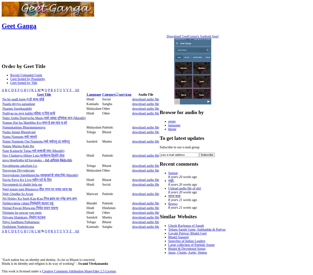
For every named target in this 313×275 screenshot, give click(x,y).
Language (94, 94)
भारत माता (174, 196)
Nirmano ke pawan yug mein (22, 212)
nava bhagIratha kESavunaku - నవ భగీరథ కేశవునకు (37, 160)
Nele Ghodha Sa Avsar (17, 194)
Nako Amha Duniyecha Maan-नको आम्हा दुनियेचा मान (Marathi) (44, 118)
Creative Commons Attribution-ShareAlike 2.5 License (79, 271)
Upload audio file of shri (184, 188)
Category (109, 94)
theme (172, 129)
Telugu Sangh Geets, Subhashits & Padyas (196, 229)
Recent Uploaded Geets (26, 75)
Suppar (173, 173)
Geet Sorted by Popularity (27, 79)
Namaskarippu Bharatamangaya (23, 127)
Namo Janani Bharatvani (19, 132)
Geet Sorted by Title (23, 83)
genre (172, 121)
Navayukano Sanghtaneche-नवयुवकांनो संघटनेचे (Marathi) (40, 175)
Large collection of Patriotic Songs (191, 245)
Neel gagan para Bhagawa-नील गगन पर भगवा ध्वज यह (37, 189)
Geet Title (44, 94)
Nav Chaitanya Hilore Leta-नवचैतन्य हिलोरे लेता (33, 155)
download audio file (145, 99)
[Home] (48, 15)
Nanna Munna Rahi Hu (18, 146)
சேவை (173, 204)
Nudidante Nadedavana (18, 227)
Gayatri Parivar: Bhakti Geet (187, 233)
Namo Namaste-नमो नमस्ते (19, 137)
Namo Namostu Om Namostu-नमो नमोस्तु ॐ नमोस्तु (36, 141)
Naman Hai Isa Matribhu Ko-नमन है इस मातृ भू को (34, 122)
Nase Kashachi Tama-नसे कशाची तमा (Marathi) (33, 151)
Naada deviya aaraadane (18, 104)
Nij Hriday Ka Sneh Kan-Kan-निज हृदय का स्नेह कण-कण (39, 198)
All (77, 90)
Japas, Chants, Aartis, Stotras (187, 252)
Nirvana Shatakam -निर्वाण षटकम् (23, 217)
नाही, (171, 180)
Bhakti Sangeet (178, 237)
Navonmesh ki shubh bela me (22, 184)
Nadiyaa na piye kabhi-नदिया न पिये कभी (28, 113)
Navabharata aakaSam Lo (19, 166)
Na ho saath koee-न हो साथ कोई (23, 99)
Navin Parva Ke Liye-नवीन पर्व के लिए (27, 180)
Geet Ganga (19, 26)
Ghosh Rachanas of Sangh (186, 225)
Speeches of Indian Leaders (186, 241)
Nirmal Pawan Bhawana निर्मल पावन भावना (30, 208)
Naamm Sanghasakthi (17, 108)
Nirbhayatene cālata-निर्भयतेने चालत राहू (27, 203)
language (174, 125)
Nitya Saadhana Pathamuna (20, 222)
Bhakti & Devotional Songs (186, 248)
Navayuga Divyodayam (18, 170)
